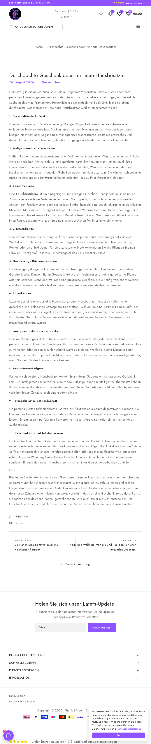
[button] (101, 14)
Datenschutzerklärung (129, 729)
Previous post (36, 545)
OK (118, 735)
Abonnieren (101, 627)
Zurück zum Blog (77, 564)
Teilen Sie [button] (21, 516)
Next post (103, 545)
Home (39, 47)
